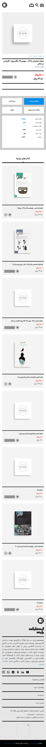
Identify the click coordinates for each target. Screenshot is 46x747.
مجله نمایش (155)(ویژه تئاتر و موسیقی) (31, 434)
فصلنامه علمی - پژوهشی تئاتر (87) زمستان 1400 (29, 547)
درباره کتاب (12, 101)
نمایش (37, 67)
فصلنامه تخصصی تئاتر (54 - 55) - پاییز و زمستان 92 (27, 265)
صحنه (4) (40, 490)
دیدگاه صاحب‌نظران (34, 110)
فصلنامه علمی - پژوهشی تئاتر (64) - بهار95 (30, 208)
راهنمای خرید (39, 687)
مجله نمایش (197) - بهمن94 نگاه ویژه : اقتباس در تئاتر (27, 321)
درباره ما (41, 695)
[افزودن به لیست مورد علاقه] (9, 214)
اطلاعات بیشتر (34, 101)
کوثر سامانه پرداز (9, 743)
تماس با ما (40, 703)
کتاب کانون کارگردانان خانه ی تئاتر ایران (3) (30, 377)
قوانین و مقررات (38, 680)
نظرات (12, 110)
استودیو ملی (33, 743)
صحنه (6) (40, 603)
